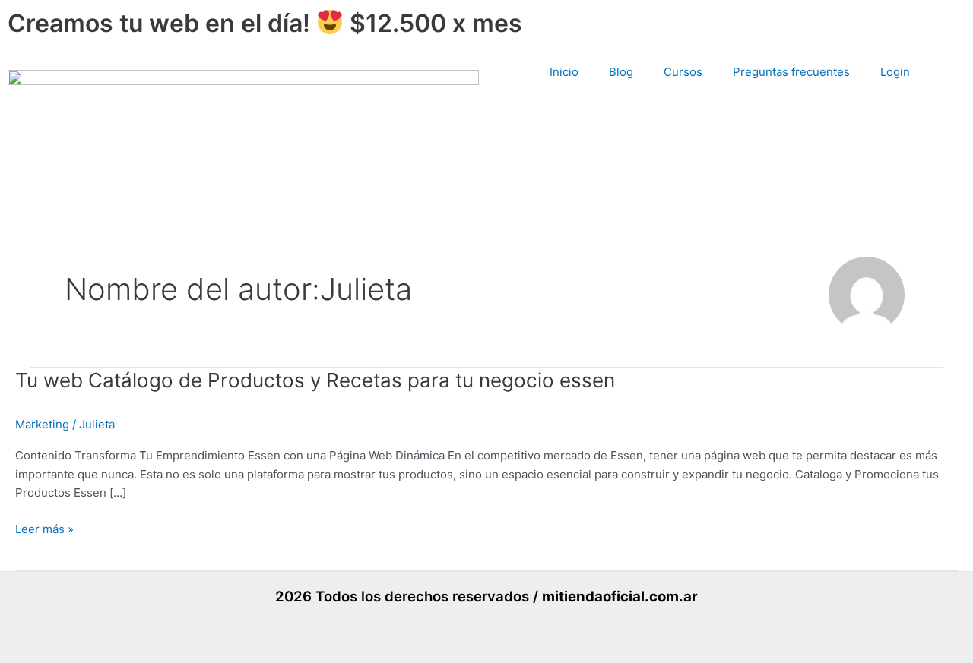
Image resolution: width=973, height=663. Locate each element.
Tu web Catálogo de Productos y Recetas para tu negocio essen (315, 380)
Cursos (683, 72)
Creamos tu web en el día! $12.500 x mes (265, 23)
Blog (621, 72)
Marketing (42, 424)
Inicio (564, 72)
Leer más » (44, 529)
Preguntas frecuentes (791, 72)
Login (895, 72)
